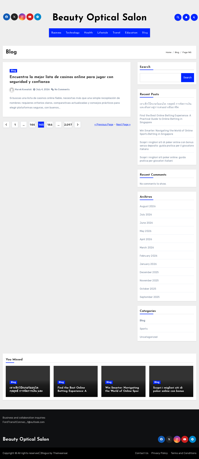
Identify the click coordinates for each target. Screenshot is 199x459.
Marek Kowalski (23, 89)
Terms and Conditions (183, 453)
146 (49, 124)
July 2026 (146, 214)
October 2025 (148, 288)
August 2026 (148, 206)
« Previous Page (103, 124)
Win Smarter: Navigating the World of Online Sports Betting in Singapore (123, 391)
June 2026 (146, 222)
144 (32, 124)
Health (88, 33)
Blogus (45, 453)
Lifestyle (102, 33)
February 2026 (148, 255)
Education (131, 33)
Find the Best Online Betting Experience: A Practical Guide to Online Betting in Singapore (165, 119)
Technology (72, 33)
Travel (116, 33)
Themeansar (60, 453)
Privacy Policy (159, 453)
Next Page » (123, 124)
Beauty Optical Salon (99, 18)
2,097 (68, 124)
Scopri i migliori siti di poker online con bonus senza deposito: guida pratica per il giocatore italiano (167, 146)
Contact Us (141, 453)
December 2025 (149, 272)
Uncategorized (149, 337)
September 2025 (150, 297)
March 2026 (147, 247)
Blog (145, 33)
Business (56, 33)
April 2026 (146, 239)
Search (145, 67)
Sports (144, 328)
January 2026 (148, 264)
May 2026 (146, 231)
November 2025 (149, 280)
